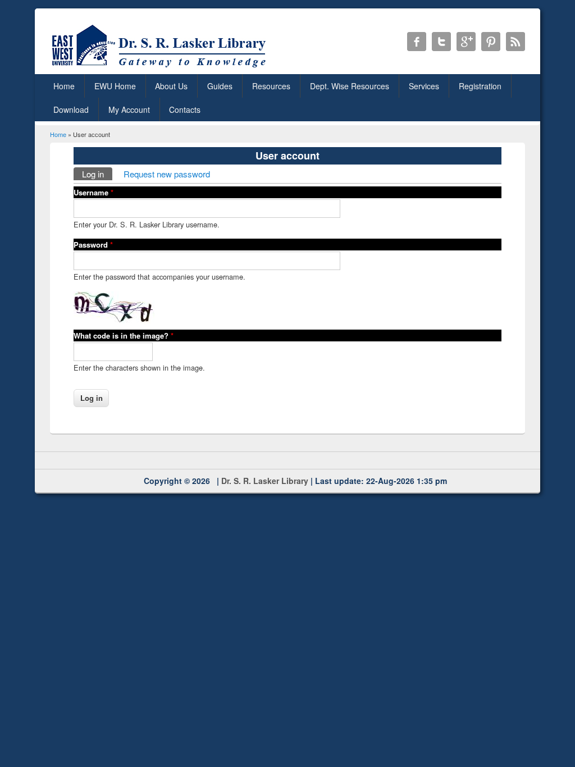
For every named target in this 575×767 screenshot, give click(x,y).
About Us (171, 86)
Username (93, 192)
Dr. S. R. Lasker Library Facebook (416, 41)
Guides (219, 86)
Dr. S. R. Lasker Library (264, 480)
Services (424, 86)
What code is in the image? (124, 335)
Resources (271, 86)
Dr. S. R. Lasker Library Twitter (441, 41)
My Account (129, 109)
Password (93, 244)
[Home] (161, 67)
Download (71, 109)
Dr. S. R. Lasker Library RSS (515, 41)
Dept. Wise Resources (349, 86)
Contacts (184, 109)
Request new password (167, 174)
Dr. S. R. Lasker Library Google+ (466, 41)
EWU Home (115, 86)
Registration (480, 86)
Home (64, 86)
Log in (97, 174)
